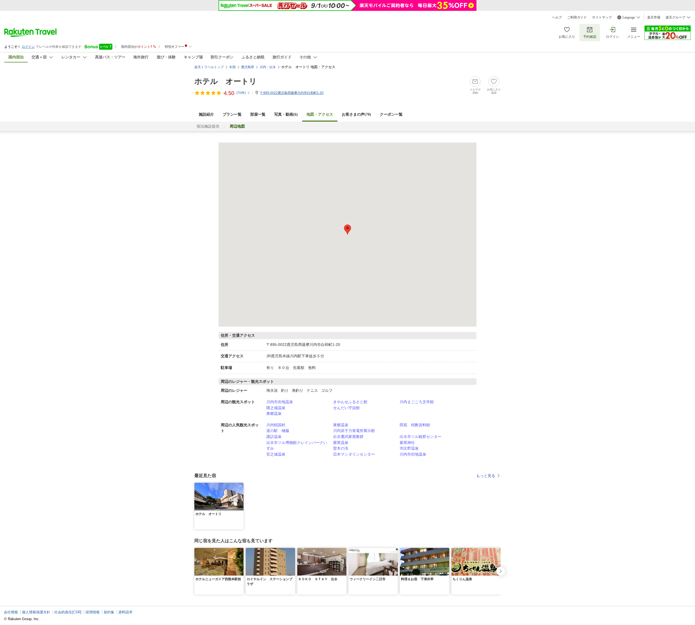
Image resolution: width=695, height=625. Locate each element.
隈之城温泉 (275, 408)
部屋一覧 (258, 114)
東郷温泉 (274, 413)
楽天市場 (653, 17)
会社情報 (11, 612)
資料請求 (125, 612)
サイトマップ (602, 17)
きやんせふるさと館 (350, 402)
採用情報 (93, 612)
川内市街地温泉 (279, 402)
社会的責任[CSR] (67, 612)
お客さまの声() (356, 114)
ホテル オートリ (225, 81)
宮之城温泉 (275, 454)
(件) (241, 92)
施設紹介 (206, 114)
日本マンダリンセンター (354, 454)
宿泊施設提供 (208, 126)
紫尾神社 (407, 442)
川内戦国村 (275, 425)
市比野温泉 (409, 448)
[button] (240, 486)
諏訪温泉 (274, 436)
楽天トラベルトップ (209, 67)
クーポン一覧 (391, 114)
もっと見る (485, 476)
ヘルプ (557, 17)
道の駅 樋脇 (277, 430)
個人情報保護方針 (36, 612)
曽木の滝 (340, 448)
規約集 (109, 612)
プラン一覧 (232, 114)
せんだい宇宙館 (346, 408)
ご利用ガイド (577, 17)
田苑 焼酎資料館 (415, 425)
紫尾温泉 (340, 442)
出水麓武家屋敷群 (348, 436)
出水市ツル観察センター (420, 436)
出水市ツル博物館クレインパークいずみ (296, 445)
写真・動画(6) (286, 114)
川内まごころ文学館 (417, 402)
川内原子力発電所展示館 (354, 430)
